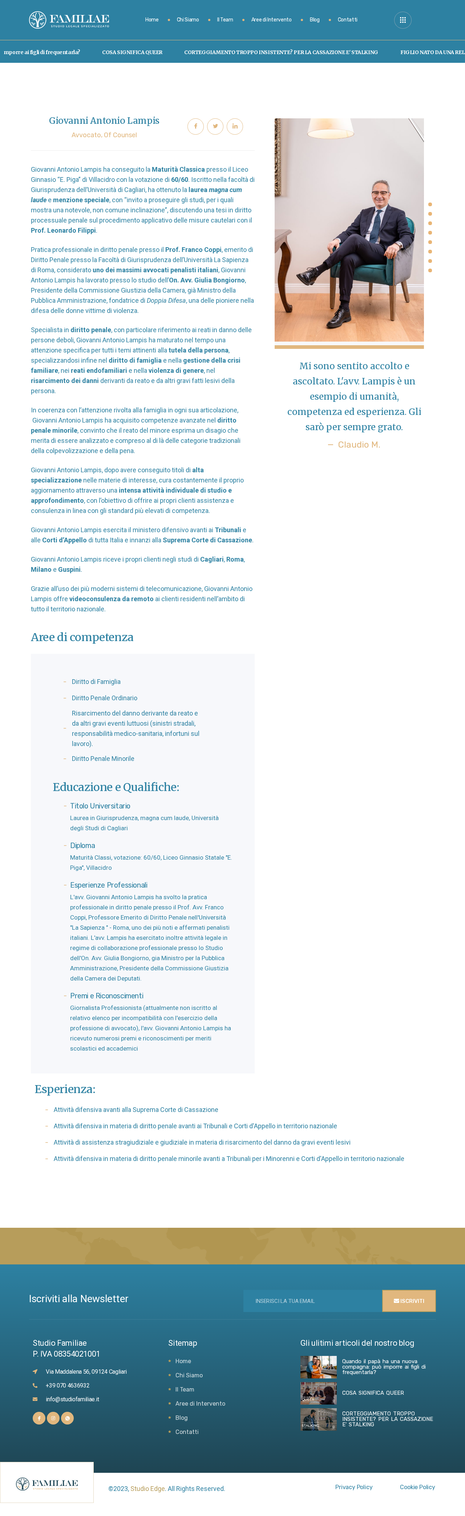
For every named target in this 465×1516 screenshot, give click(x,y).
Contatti (347, 20)
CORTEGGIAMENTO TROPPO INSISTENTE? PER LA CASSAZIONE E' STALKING (255, 52)
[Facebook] (195, 126)
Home (152, 20)
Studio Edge (147, 1488)
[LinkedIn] (235, 126)
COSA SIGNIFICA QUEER (106, 52)
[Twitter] (215, 126)
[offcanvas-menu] (403, 20)
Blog (315, 20)
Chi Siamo (188, 20)
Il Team (225, 20)
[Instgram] (53, 1418)
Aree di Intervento (271, 20)
